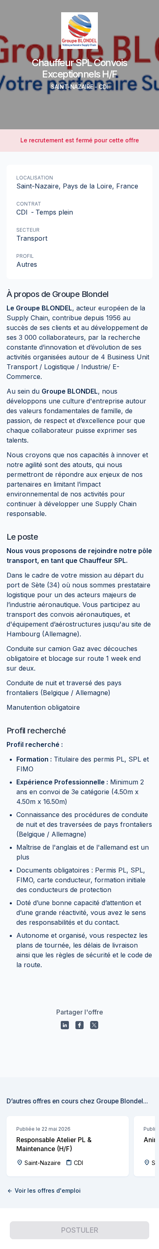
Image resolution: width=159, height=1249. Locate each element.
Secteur (28, 230)
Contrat (28, 204)
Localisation (34, 178)
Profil (25, 256)
